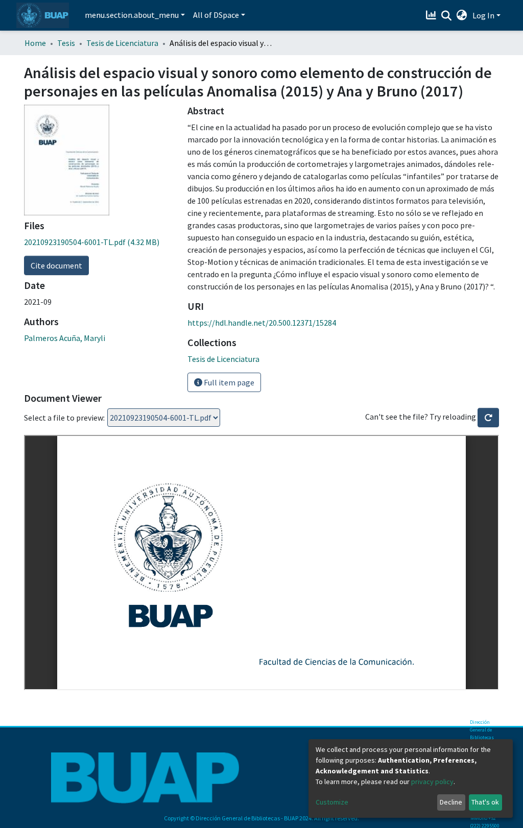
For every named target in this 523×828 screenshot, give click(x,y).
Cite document (56, 265)
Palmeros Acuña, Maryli (64, 338)
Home (35, 43)
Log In (483, 15)
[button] (462, 15)
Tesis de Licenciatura (122, 43)
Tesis (66, 43)
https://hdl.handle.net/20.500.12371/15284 (261, 323)
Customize (332, 802)
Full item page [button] (228, 382)
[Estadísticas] (432, 15)
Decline (451, 802)
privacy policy (432, 781)
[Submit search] (447, 15)
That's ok (485, 802)
